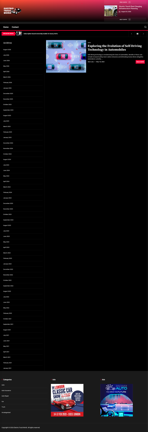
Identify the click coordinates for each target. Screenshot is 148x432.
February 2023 (7, 258)
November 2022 (8, 275)
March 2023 (7, 253)
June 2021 (6, 341)
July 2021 (6, 335)
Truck (3, 407)
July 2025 (6, 121)
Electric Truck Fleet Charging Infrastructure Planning (130, 7)
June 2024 (6, 170)
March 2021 (7, 357)
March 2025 (7, 126)
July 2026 (6, 55)
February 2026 (7, 82)
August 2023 (7, 225)
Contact (15, 27)
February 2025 (7, 132)
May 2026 (6, 66)
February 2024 (7, 192)
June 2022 (6, 302)
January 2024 (7, 198)
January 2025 (7, 137)
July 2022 (6, 297)
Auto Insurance (6, 390)
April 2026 (6, 71)
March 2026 (7, 77)
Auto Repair (5, 396)
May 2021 (6, 346)
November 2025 (8, 99)
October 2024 (7, 154)
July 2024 (6, 165)
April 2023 (6, 247)
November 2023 (8, 209)
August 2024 (7, 159)
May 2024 (6, 176)
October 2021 (7, 319)
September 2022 (8, 286)
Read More (140, 62)
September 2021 (8, 324)
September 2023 (8, 220)
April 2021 (6, 352)
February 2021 (7, 363)
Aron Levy (91, 62)
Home (6, 27)
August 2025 (7, 115)
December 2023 (8, 203)
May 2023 (6, 242)
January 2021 (7, 368)
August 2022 (7, 291)
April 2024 (6, 181)
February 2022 (7, 313)
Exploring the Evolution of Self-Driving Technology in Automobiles (115, 48)
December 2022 (8, 269)
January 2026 (7, 88)
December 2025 (8, 93)
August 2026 (7, 49)
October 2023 (7, 214)
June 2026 (6, 60)
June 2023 (6, 236)
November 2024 (8, 148)
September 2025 (8, 110)
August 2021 (7, 330)
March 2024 (7, 187)
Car (3, 401)
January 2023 (7, 264)
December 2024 (8, 143)
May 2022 (6, 308)
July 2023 (6, 231)
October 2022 (7, 280)
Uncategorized (6, 412)
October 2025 (7, 104)
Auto (3, 385)
